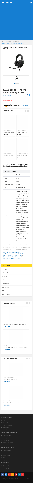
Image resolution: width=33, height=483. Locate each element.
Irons (4, 420)
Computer (7, 280)
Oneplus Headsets (21, 130)
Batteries (5, 457)
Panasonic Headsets (16, 258)
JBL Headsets (18, 256)
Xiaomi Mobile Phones (9, 400)
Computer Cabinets (7, 435)
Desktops (5, 438)
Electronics (8, 41)
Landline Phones (7, 450)
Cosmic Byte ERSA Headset (22, 155)
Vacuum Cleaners (7, 422)
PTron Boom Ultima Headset (9, 155)
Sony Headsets (18, 255)
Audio (6, 269)
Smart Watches (6, 453)
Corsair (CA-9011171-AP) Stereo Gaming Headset (13, 43)
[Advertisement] (16, 22)
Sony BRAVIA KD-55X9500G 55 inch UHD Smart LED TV (16, 347)
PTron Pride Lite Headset (9, 132)
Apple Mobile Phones (9, 377)
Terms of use (6, 468)
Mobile (5, 276)
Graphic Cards (6, 440)
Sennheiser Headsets (8, 254)
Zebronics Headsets (20, 254)
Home (3, 41)
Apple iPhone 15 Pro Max (10, 379)
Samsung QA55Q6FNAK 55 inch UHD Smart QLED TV (16, 324)
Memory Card (6, 455)
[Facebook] (2, 474)
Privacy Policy (6, 465)
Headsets (15, 41)
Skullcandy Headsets (8, 255)
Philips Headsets (7, 252)
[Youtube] (22, 474)
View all (5, 430)
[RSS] (12, 474)
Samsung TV (7, 322)
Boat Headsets (6, 258)
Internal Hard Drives (8, 442)
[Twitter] (6, 474)
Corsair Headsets (7, 95)
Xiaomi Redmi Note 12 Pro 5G (11, 402)
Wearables (6, 273)
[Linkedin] (19, 474)
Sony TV (5, 345)
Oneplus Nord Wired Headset (22, 132)
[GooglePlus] (9, 474)
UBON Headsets (16, 252)
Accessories (7, 294)
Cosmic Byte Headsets (22, 153)
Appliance (7, 287)
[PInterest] (16, 474)
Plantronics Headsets (8, 256)
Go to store (25, 105)
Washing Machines (7, 425)
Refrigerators (6, 427)
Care (6, 291)
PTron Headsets (7, 130)
